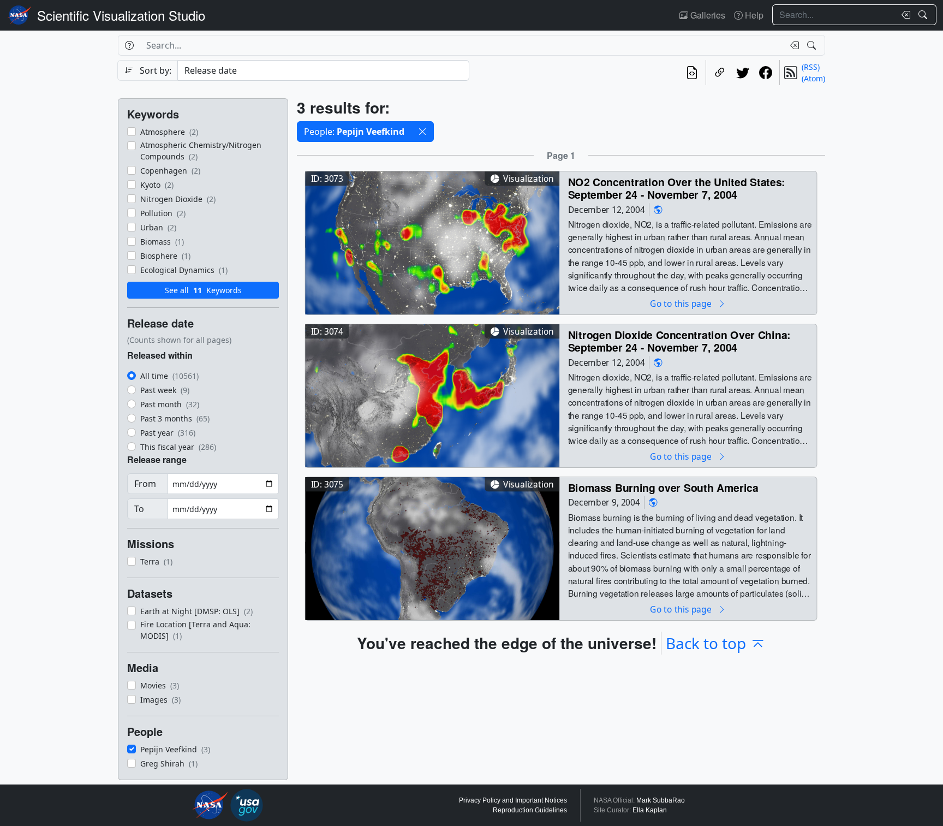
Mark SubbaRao (660, 800)
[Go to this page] (432, 241)
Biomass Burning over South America (663, 487)
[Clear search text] (903, 14)
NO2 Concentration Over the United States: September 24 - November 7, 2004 (677, 188)
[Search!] (924, 14)
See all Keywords (203, 290)
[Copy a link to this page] (720, 72)
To (139, 509)
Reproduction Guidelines (530, 810)
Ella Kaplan (649, 810)
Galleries (706, 15)
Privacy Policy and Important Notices (513, 800)
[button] (422, 131)
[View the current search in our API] (692, 72)
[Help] (129, 45)
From (145, 484)
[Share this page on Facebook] (765, 72)
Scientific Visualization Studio (121, 15)
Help (753, 15)
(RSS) (811, 67)
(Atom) (813, 78)
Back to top (706, 643)
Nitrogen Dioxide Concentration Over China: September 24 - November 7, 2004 (679, 341)
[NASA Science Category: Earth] (658, 209)
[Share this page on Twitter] (742, 72)
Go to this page (681, 303)
